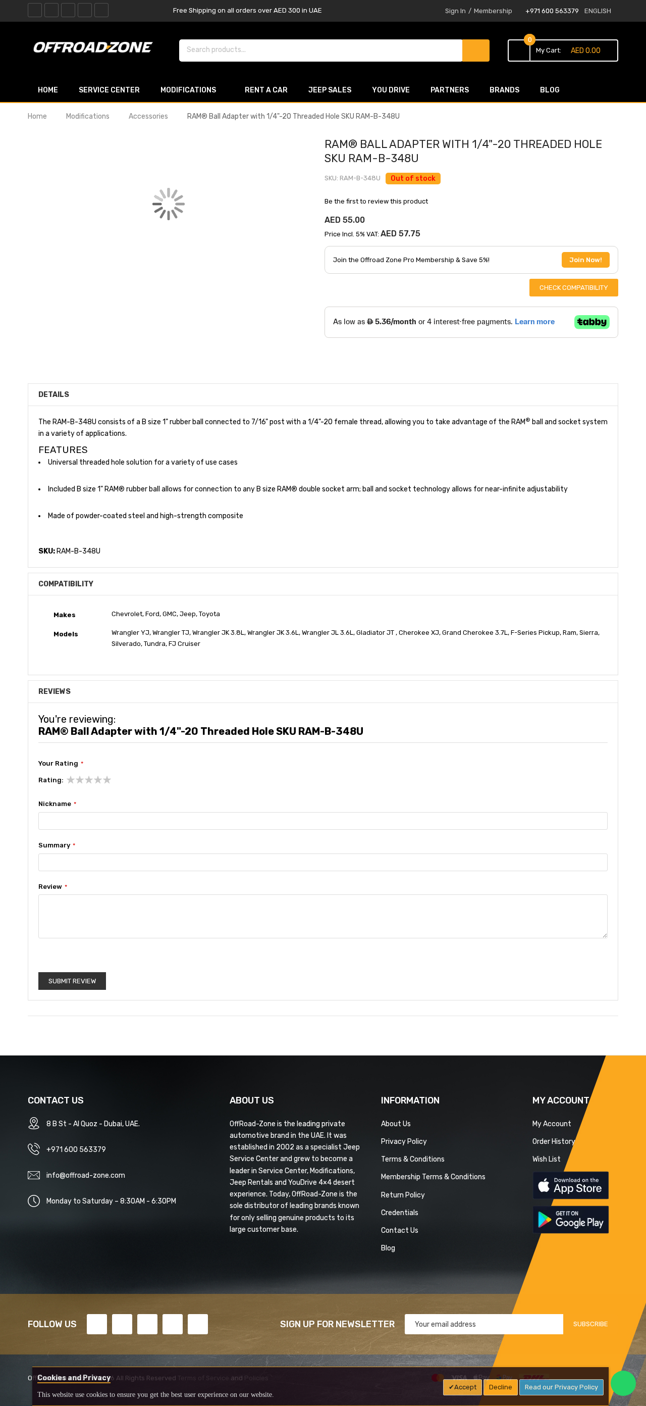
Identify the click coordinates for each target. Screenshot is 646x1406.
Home (37, 116)
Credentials (399, 1213)
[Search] (476, 50)
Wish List (546, 1159)
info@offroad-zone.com (85, 1175)
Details (53, 394)
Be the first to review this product (376, 201)
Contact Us (399, 1230)
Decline (500, 1387)
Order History (553, 1141)
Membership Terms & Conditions (433, 1177)
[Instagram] (101, 10)
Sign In (455, 11)
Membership (493, 11)
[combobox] (321, 49)
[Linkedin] (68, 10)
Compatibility (65, 584)
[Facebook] (35, 10)
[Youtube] (85, 10)
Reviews (54, 691)
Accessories (148, 116)
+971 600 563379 (552, 11)
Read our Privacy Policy (561, 1387)
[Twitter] (51, 10)
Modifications (88, 116)
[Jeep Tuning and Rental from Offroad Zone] (96, 49)
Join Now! (585, 260)
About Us (396, 1124)
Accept (465, 1387)
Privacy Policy (404, 1141)
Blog (388, 1248)
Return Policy (403, 1195)
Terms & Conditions (413, 1159)
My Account (551, 1124)
